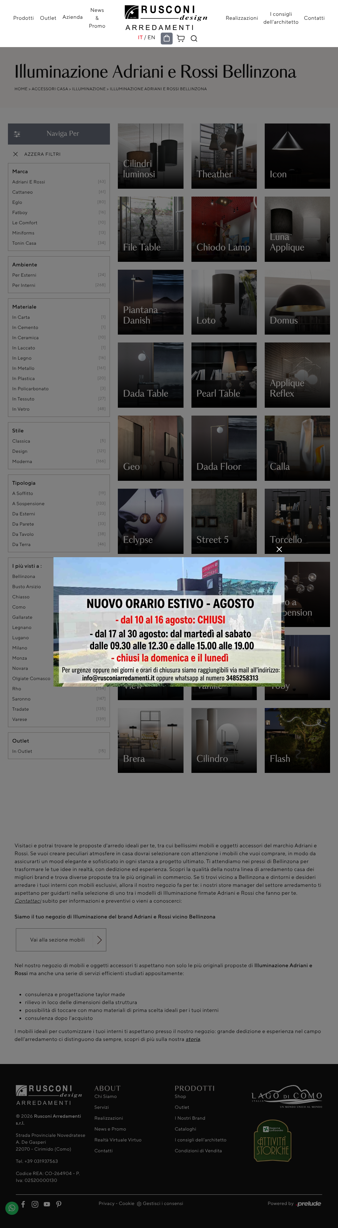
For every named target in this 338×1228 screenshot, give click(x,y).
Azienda (72, 17)
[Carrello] (181, 37)
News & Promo (97, 18)
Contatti (314, 17)
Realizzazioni (242, 17)
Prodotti (23, 17)
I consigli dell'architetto (281, 18)
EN (151, 37)
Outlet (48, 17)
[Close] (279, 549)
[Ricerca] (194, 38)
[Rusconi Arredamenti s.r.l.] (166, 16)
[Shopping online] (167, 38)
